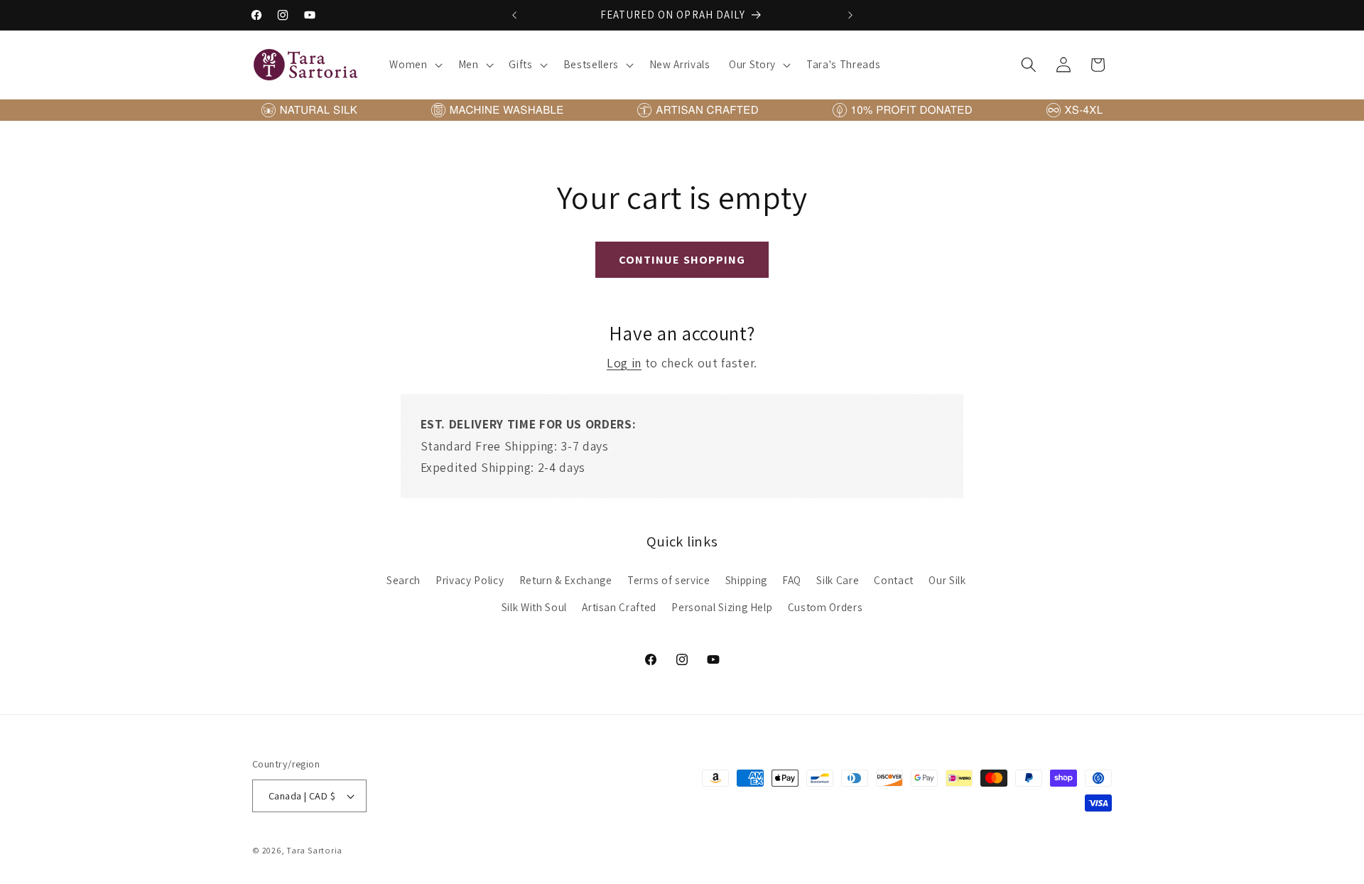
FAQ (791, 580)
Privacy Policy (469, 580)
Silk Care (837, 580)
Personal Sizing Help (721, 607)
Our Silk (947, 580)
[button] (414, 64)
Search (403, 580)
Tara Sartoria (314, 850)
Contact (894, 580)
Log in (624, 363)
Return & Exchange (565, 580)
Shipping (746, 580)
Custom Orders (825, 607)
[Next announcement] (850, 15)
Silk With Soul (534, 607)
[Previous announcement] (514, 15)
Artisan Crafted (619, 607)
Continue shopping (682, 259)
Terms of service (668, 580)
